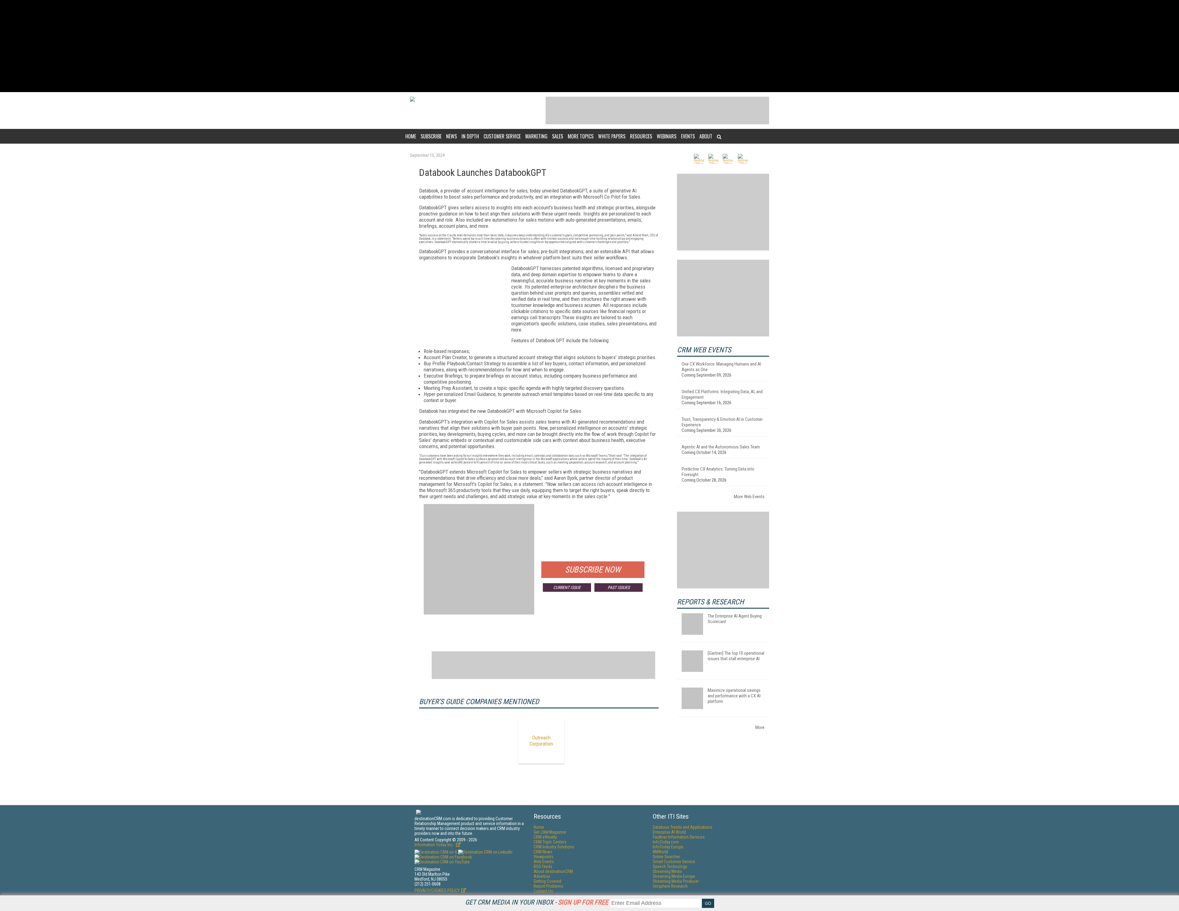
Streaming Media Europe (674, 876)
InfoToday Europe (668, 846)
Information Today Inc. (434, 844)
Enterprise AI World (669, 832)
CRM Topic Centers (550, 841)
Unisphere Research (670, 886)
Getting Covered (547, 881)
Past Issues (619, 587)
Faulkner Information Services (679, 837)
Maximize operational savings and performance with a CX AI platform (734, 696)
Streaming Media (667, 871)
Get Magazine (550, 832)
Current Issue (567, 587)
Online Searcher (666, 856)
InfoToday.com (666, 841)
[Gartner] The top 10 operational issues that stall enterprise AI (736, 655)
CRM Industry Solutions (554, 846)
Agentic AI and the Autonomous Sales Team (721, 447)
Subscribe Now (593, 570)
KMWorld (660, 851)
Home (410, 136)
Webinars (666, 136)
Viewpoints (543, 856)
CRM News (543, 851)
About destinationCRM (553, 871)
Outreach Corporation (541, 741)
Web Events (544, 861)
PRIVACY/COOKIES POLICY (437, 890)
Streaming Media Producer (676, 881)
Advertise (542, 876)
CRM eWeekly (545, 837)
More (760, 727)
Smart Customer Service (674, 861)
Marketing (536, 136)
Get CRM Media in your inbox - (536, 902)
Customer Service (502, 136)
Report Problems (548, 886)
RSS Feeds (543, 866)
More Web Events (749, 496)
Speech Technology (670, 866)
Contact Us (543, 891)
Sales (557, 136)
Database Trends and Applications (682, 827)
